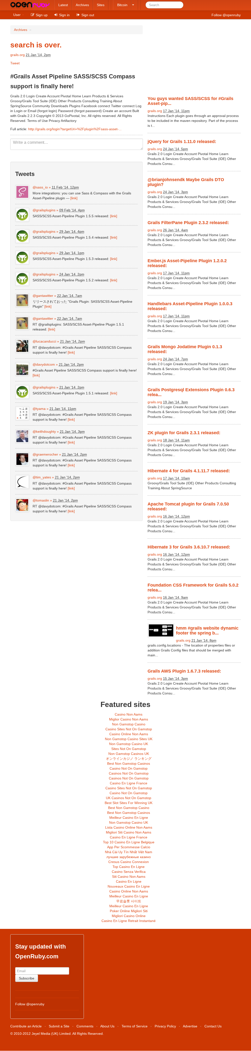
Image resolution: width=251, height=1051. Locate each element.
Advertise (190, 1026)
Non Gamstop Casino (128, 724)
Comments (84, 1026)
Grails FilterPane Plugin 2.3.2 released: (188, 222)
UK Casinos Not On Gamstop (128, 798)
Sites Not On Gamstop (128, 749)
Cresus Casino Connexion (128, 862)
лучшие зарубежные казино (128, 857)
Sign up (41, 15)
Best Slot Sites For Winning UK (128, 803)
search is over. (36, 45)
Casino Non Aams (128, 714)
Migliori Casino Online (129, 916)
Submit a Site (59, 1026)
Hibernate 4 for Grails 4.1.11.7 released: (189, 470)
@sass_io (40, 187)
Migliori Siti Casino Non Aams (128, 832)
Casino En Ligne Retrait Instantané (128, 921)
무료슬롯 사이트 (128, 901)
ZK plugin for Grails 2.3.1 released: (184, 432)
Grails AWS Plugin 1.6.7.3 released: (184, 671)
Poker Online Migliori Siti (129, 911)
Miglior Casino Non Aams (128, 719)
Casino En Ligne (128, 881)
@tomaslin (41, 500)
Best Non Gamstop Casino (128, 808)
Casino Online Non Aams (128, 734)
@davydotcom (44, 364)
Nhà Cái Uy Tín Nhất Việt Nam (128, 852)
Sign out (87, 15)
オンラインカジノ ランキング (128, 759)
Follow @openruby (226, 15)
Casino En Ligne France (128, 783)
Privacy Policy (165, 1026)
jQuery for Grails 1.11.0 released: (182, 141)
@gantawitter (43, 296)
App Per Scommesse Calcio (128, 847)
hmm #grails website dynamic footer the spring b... (207, 630)
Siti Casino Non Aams (128, 876)
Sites (100, 5)
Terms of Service (135, 1026)
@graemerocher (45, 454)
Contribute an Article (26, 1026)
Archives (82, 5)
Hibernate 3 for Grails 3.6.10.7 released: (189, 547)
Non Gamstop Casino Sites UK (128, 739)
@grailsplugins (44, 210)
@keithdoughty (44, 431)
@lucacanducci (44, 341)
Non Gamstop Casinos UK (128, 754)
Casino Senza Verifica (129, 872)
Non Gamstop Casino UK (128, 744)
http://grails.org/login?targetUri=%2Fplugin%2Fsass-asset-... (75, 129)
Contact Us (213, 1026)
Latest (63, 5)
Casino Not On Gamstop (129, 768)
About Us (107, 1026)
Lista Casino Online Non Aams (128, 827)
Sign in (64, 15)
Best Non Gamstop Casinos (128, 763)
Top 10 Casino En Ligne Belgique (128, 842)
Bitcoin (122, 5)
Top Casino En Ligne (129, 867)
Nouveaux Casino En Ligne (129, 886)
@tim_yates (42, 477)
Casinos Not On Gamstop (129, 773)
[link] (73, 198)
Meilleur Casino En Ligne (128, 818)
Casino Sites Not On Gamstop (128, 729)
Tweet (15, 63)
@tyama (39, 409)
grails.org (17, 55)
